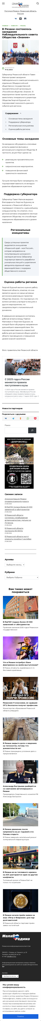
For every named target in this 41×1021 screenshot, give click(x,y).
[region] (20, 1001)
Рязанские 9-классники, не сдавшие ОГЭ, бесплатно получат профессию (20, 704)
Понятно (20, 1016)
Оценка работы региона (19, 129)
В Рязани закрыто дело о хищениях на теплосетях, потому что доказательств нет (20, 745)
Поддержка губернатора (19, 122)
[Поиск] (32, 430)
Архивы (5, 973)
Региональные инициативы (21, 126)
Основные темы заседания (21, 119)
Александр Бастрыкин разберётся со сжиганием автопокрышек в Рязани (19, 788)
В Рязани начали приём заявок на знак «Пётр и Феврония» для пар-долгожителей (19, 917)
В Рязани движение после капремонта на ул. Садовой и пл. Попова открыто (18, 831)
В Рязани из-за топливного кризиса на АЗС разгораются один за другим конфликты (20, 874)
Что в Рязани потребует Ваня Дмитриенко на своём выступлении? (20, 663)
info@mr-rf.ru (11, 956)
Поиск (7, 425)
